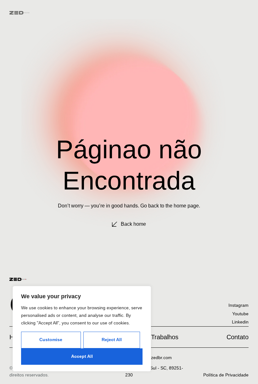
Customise (50, 339)
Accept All (82, 356)
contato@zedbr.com (152, 357)
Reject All (112, 339)
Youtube (240, 313)
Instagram (238, 305)
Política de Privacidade (226, 374)
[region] (82, 328)
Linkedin (240, 321)
